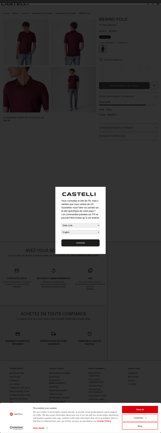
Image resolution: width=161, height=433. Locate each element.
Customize (138, 418)
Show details (38, 428)
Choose (80, 243)
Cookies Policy (104, 421)
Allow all (140, 409)
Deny (140, 426)
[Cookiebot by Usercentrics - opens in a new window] (16, 428)
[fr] (14, 4)
